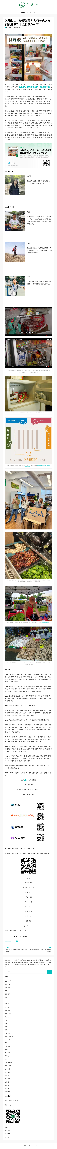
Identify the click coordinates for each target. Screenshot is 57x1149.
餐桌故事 (7, 1091)
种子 (6, 1049)
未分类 (7, 1017)
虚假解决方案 (8, 1062)
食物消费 (7, 1088)
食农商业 (7, 1072)
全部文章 (23, 12)
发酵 (6, 991)
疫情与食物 (8, 1046)
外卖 (6, 1000)
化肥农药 (7, 987)
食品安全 (7, 1078)
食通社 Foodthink (34, 1145)
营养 (21, 930)
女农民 (7, 1004)
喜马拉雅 (7, 1130)
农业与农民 (8, 981)
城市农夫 (7, 997)
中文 (35, 12)
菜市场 (18, 930)
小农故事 (7, 1007)
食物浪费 (7, 1085)
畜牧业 (7, 1043)
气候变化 (7, 1020)
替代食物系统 (13, 930)
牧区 (6, 1030)
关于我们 (29, 12)
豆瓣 (6, 1127)
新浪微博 (7, 1134)
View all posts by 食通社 (11, 941)
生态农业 (7, 1033)
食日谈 (24, 930)
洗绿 (6, 1023)
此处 (25, 780)
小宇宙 (7, 1137)
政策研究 (7, 1010)
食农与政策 (8, 1065)
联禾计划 (7, 1052)
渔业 (6, 1026)
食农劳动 (7, 1069)
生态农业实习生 (9, 1036)
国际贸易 (7, 994)
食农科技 (7, 1075)
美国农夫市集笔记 (45, 622)
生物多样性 (8, 1039)
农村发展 (7, 984)
